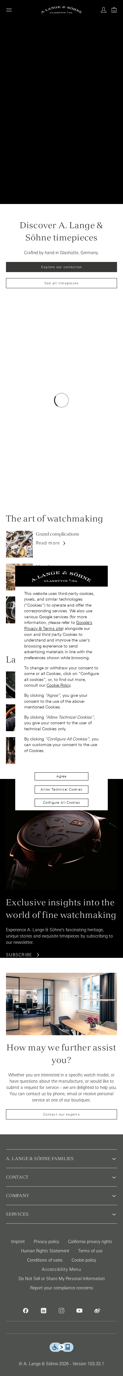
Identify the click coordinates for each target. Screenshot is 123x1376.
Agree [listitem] (61, 776)
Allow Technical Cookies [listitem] (61, 789)
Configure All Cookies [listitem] (61, 802)
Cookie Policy (58, 685)
